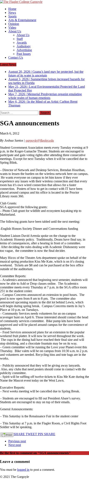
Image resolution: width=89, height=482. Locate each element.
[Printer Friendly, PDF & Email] (7, 434)
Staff (20, 39)
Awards (22, 42)
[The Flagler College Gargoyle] (44, 2)
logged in (23, 469)
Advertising (24, 50)
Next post (14, 445)
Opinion (13, 24)
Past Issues (24, 54)
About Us (14, 31)
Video (12, 27)
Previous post (17, 441)
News (12, 12)
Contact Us (15, 57)
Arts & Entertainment (22, 20)
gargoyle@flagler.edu (40, 140)
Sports (12, 16)
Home (12, 9)
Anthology (24, 46)
